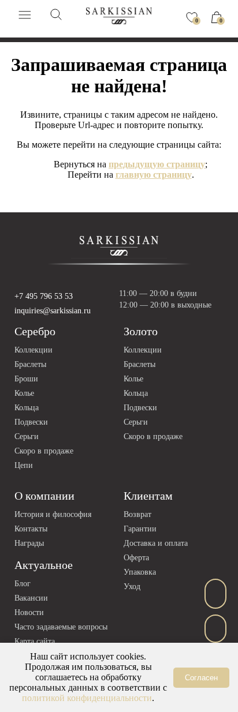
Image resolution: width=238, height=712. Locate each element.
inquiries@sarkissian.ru (52, 310)
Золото (141, 331)
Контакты (30, 528)
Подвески (31, 422)
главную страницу (154, 174)
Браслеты (30, 364)
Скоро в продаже (43, 451)
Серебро (34, 331)
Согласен (201, 677)
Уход (132, 586)
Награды (29, 543)
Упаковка (140, 572)
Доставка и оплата (156, 543)
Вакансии (31, 598)
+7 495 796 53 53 (43, 296)
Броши (26, 378)
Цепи (23, 465)
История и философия (52, 514)
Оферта (136, 557)
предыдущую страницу (157, 164)
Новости (29, 612)
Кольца (26, 407)
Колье (24, 393)
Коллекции (33, 350)
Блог (22, 583)
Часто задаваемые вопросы (60, 627)
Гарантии (140, 528)
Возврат (137, 514)
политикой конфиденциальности (87, 698)
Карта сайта (34, 641)
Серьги (26, 436)
